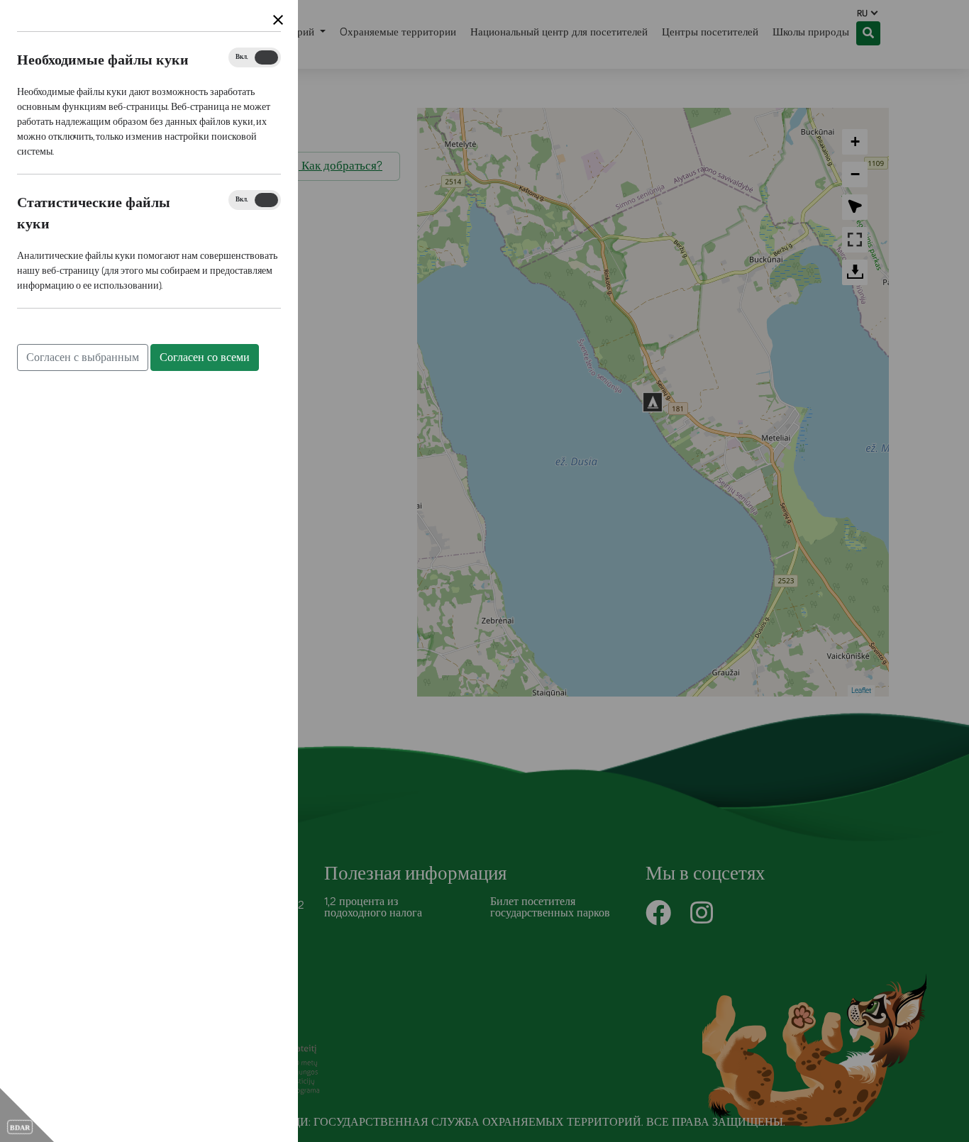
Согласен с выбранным (82, 357)
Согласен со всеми (205, 357)
